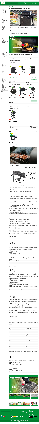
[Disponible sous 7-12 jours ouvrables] (23, 99)
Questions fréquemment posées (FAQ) (24, 412)
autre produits (35, 86)
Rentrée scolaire (4, 65)
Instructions (3, 83)
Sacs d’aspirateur (4, 71)
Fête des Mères (3, 50)
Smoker (36, 131)
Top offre (3, 85)
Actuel (9, 6)
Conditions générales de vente (23, 413)
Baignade (3, 17)
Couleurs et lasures (4, 30)
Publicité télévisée (4, 84)
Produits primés (4, 57)
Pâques (3, 53)
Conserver (3, 44)
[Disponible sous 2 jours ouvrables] (13, 77)
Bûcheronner (3, 42)
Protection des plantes (4, 55)
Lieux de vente (3, 100)
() (37, 0)
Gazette (3, 86)
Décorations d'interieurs (4, 43)
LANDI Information (4, 89)
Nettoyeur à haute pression (5, 41)
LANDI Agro (30, 413)
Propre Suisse (3, 58)
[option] (23, 18)
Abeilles (3, 19)
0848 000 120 (12, 411)
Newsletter (3, 88)
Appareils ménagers (4, 37)
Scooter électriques (4, 27)
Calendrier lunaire (4, 51)
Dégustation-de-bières (4, 20)
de (29, 0)
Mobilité (3, 29)
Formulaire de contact (13, 412)
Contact (27, 0)
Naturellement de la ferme (5, 52)
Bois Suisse (3, 66)
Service (2, 98)
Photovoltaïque (3, 56)
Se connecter (34, 0)
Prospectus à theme (4, 87)
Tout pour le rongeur (4, 11)
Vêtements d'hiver (4, 80)
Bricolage (3, 38)
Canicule (3, 40)
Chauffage (3, 39)
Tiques (3, 82)
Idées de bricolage (4, 18)
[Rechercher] (17, 3)
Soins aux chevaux (4, 13)
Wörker (3, 81)
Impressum (12, 420)
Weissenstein (3, 79)
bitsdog (3, 22)
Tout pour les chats (4, 12)
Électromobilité (3, 28)
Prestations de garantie (22, 411)
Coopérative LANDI (31, 414)
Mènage (3, 36)
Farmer (3, 31)
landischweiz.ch (26, 420)
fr (30, 0)
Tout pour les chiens (4, 10)
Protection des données (16, 420)
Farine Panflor (3, 54)
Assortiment (3, 91)
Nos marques (3, 96)
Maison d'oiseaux (4, 74)
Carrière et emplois (31, 411)
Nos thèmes (3, 93)
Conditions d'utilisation (21, 420)
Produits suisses (4, 67)
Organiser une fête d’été (4, 70)
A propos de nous (31, 412)
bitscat (3, 21)
